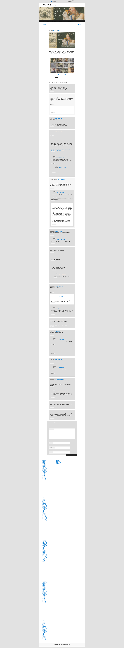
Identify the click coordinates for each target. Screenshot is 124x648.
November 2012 (44, 629)
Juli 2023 (43, 498)
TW (53, 295)
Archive (52, 21)
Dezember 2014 (44, 603)
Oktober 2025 (44, 470)
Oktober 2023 (44, 495)
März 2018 (43, 563)
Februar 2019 (44, 552)
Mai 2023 (43, 500)
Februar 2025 (44, 478)
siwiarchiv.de (46, 4)
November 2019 (44, 543)
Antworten (51, 104)
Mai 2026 (43, 463)
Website (50, 452)
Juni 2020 (43, 536)
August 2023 (44, 497)
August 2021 (44, 521)
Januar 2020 (44, 541)
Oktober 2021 (44, 519)
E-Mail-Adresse (51, 447)
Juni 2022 (43, 511)
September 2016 (44, 582)
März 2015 (43, 600)
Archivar (54, 107)
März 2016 (43, 588)
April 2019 (43, 550)
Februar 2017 (44, 577)
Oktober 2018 (44, 556)
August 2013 (44, 620)
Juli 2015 (43, 596)
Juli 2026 (43, 461)
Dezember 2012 (44, 628)
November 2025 (44, 469)
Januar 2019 (44, 553)
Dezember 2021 (44, 517)
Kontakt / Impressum (70, 21)
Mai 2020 (43, 537)
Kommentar (51, 429)
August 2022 (44, 509)
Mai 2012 (43, 635)
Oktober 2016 (44, 581)
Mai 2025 (43, 475)
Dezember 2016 (44, 579)
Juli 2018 (43, 559)
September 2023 (44, 496)
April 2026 (43, 464)
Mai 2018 (43, 561)
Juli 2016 (43, 584)
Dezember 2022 (44, 505)
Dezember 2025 (44, 468)
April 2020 (43, 538)
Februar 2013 (44, 626)
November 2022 (44, 506)
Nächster (80, 24)
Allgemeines (61, 79)
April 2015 (43, 599)
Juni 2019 (43, 548)
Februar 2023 (44, 503)
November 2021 (44, 518)
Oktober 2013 (44, 618)
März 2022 (43, 514)
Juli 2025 (43, 473)
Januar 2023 (44, 504)
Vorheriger (44, 24)
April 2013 (43, 624)
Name (50, 442)
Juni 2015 (43, 597)
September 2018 (44, 557)
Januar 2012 (44, 639)
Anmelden (57, 460)
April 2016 (43, 587)
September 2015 (44, 594)
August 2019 (44, 546)
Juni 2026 (43, 462)
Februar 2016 (44, 589)
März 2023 (43, 502)
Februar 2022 (44, 515)
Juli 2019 (43, 547)
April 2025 (43, 476)
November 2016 (44, 580)
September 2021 (44, 520)
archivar (59, 30)
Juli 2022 (43, 510)
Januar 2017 (44, 578)
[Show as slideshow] (62, 74)
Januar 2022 (44, 516)
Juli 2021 (43, 522)
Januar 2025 (44, 479)
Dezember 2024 (44, 480)
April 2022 (43, 513)
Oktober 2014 (44, 605)
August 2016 (44, 583)
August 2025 (44, 472)
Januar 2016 (44, 590)
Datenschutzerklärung (57, 644)
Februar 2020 (44, 540)
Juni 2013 (43, 622)
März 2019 (43, 551)
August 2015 (44, 595)
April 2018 (43, 562)
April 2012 (43, 636)
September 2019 (44, 545)
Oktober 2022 (44, 507)
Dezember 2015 (44, 591)
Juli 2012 (43, 633)
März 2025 (43, 477)
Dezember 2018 (44, 554)
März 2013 (43, 625)
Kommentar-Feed (58, 462)
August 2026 (44, 460)
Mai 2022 (43, 512)
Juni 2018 (43, 560)
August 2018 (44, 558)
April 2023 (43, 501)
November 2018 (44, 555)
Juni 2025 (43, 474)
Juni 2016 (43, 585)
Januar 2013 (44, 627)
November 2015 (44, 592)
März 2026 (43, 465)
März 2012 (43, 637)
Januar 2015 (44, 602)
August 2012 (44, 632)
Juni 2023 (43, 499)
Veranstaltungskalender (62, 21)
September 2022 (44, 508)
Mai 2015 (43, 598)
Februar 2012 (44, 638)
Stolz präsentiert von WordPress (65, 644)
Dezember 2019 (44, 542)
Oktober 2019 (44, 544)
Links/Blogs (55, 21)
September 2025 (44, 471)
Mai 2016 (43, 586)
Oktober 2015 (44, 593)
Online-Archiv (62, 50)
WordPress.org (58, 463)
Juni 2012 (43, 634)
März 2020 (43, 539)
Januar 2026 (44, 467)
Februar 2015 (44, 601)
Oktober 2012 (44, 630)
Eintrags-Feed (58, 461)
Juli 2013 (43, 621)
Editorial (44, 21)
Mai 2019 (43, 549)
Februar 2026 (44, 466)
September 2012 (44, 631)
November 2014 (44, 604)
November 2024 (44, 481)
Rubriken (48, 21)
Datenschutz (76, 21)
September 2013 (44, 619)
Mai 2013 (43, 623)
